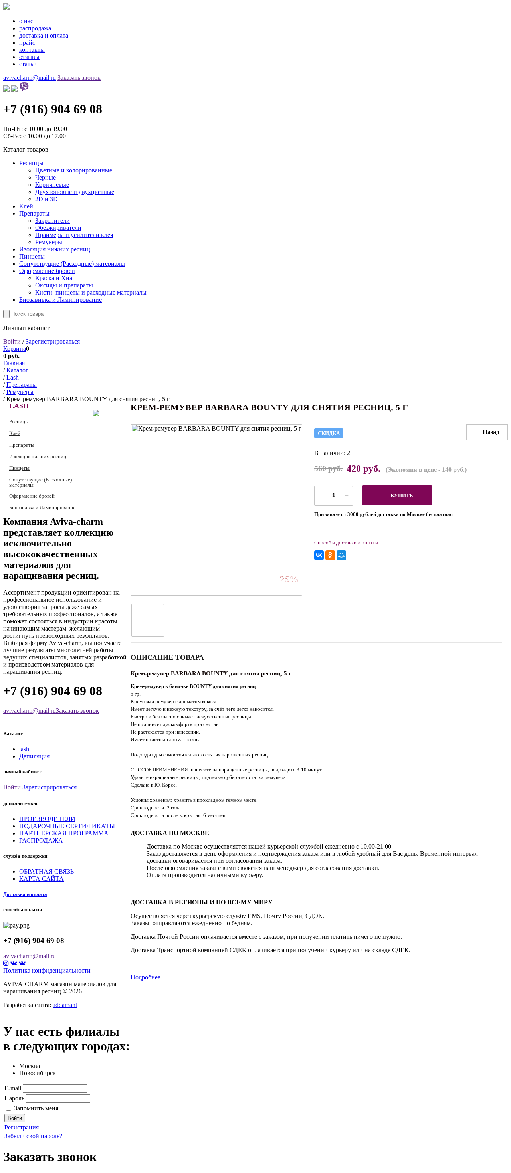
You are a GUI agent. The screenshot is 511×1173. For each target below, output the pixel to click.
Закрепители (52, 220)
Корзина (14, 348)
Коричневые (52, 184)
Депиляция (34, 756)
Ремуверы (48, 242)
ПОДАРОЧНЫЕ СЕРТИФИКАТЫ (67, 826)
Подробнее (145, 977)
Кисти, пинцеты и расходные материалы (91, 292)
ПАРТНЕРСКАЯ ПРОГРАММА (64, 833)
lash (24, 749)
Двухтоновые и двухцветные (74, 191)
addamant (65, 1004)
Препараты (34, 213)
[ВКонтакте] (319, 555)
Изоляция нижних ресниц (54, 249)
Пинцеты (32, 256)
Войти (12, 341)
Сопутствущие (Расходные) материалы (72, 263)
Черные (45, 177)
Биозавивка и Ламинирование (60, 299)
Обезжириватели (58, 227)
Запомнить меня (36, 1108)
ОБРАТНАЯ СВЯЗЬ (46, 871)
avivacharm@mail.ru (29, 77)
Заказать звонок (79, 77)
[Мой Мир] (341, 555)
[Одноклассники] (330, 555)
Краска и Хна (53, 278)
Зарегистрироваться (53, 341)
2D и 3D (46, 199)
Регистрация (21, 1127)
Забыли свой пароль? (33, 1136)
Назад (491, 432)
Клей (26, 206)
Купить (401, 495)
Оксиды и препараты (64, 285)
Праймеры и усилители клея (74, 234)
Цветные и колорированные (73, 170)
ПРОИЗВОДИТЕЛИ (47, 818)
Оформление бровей (47, 270)
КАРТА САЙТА (41, 878)
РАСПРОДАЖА (41, 840)
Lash (19, 406)
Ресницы (31, 163)
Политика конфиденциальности (47, 970)
